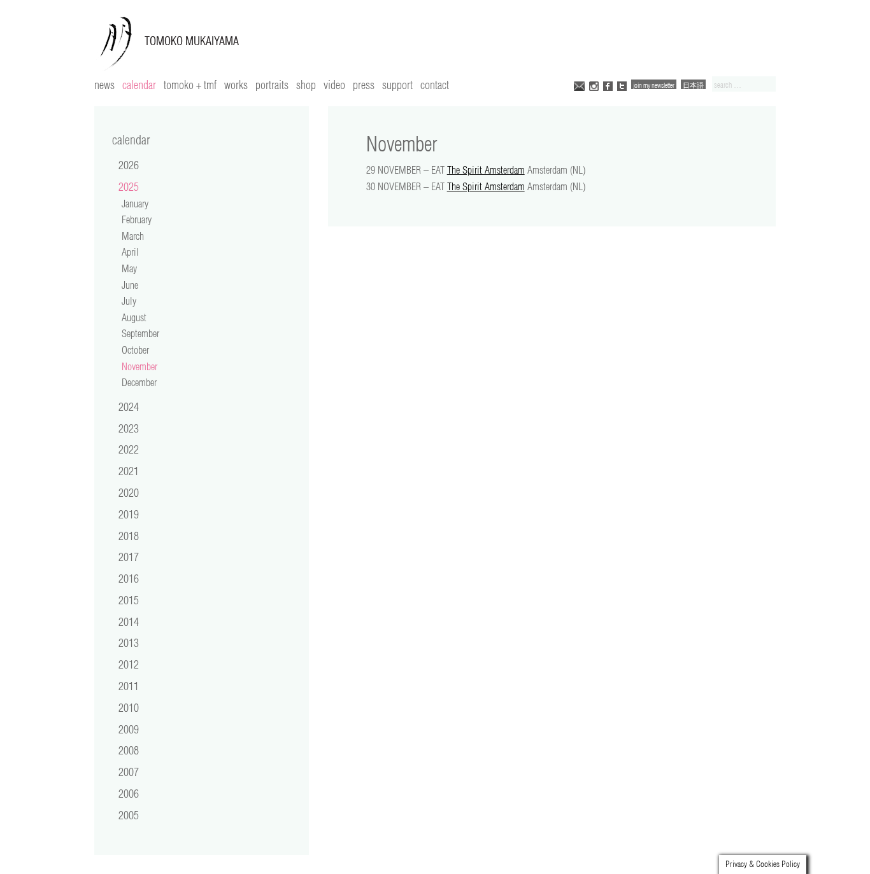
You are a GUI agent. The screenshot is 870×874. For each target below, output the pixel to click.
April (130, 252)
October (135, 349)
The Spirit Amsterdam (486, 169)
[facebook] (608, 85)
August (134, 317)
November (139, 366)
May (129, 268)
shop (306, 85)
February (137, 219)
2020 (128, 492)
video (334, 85)
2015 (128, 600)
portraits (272, 85)
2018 (128, 536)
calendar (139, 85)
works (236, 85)
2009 (128, 729)
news (104, 85)
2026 (128, 165)
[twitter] (622, 85)
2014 (128, 621)
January (135, 203)
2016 (128, 578)
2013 (128, 642)
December (139, 382)
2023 (128, 428)
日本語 (693, 85)
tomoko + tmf (190, 85)
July (129, 301)
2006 (128, 793)
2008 (128, 750)
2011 (128, 686)
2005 (128, 815)
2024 (128, 406)
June (130, 285)
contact (434, 85)
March (133, 236)
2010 (128, 707)
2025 (128, 186)
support (397, 85)
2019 (128, 514)
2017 (128, 557)
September (140, 333)
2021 (128, 471)
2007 (128, 772)
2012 (128, 664)
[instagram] (594, 85)
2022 (128, 449)
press (363, 85)
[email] (579, 85)
